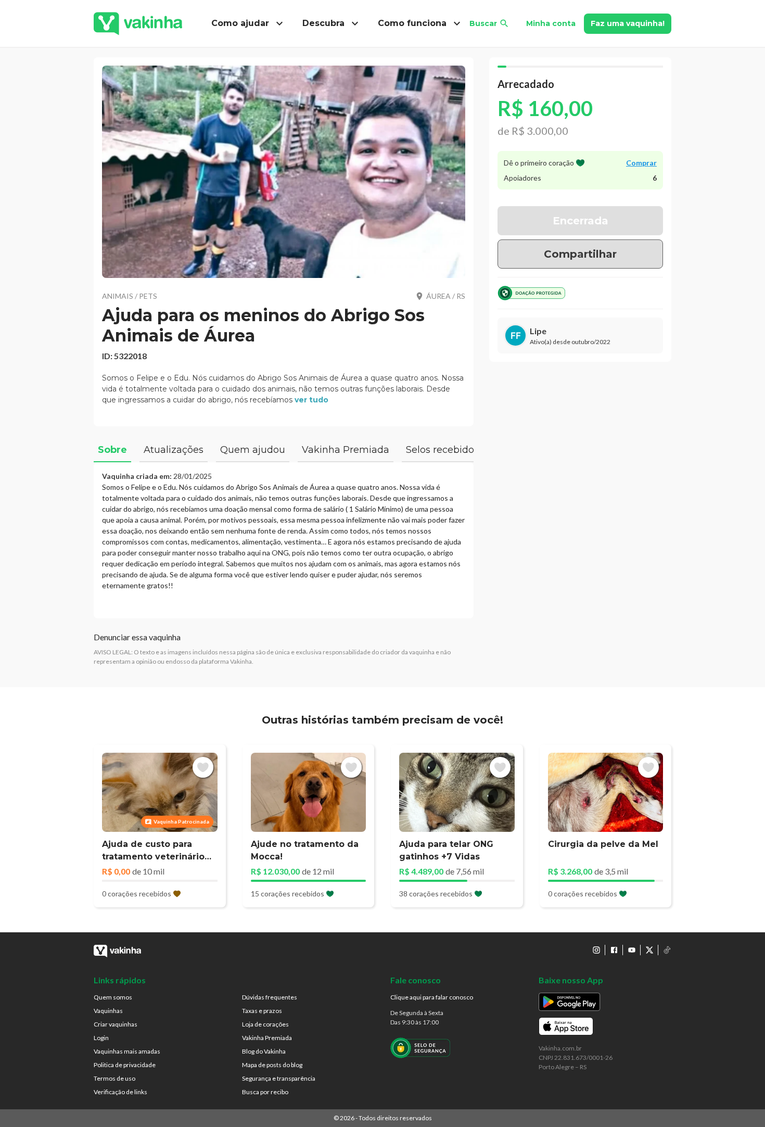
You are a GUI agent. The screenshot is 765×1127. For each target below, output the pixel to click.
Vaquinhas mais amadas (127, 1051)
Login (101, 1038)
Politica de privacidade (125, 1065)
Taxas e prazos (262, 1011)
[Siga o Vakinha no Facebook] (614, 950)
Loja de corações (265, 1024)
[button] (283, 172)
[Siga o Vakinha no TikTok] (667, 950)
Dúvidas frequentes (269, 997)
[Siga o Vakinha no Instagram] (596, 950)
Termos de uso (114, 1078)
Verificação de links (120, 1092)
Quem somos (113, 997)
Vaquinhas (108, 1011)
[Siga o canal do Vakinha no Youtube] (632, 950)
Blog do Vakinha (264, 1051)
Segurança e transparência (278, 1078)
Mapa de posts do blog (272, 1065)
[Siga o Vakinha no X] (649, 950)
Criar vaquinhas (115, 1024)
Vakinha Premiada (267, 1038)
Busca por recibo (265, 1092)
